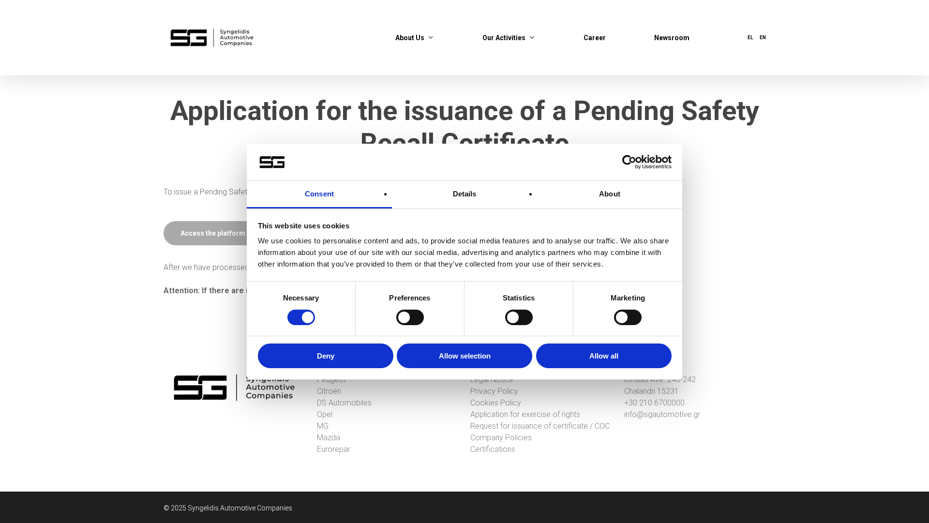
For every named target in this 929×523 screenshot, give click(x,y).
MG (323, 426)
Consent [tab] (319, 194)
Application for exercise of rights (525, 414)
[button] (213, 233)
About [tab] (609, 194)
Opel (324, 414)
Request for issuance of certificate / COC (540, 426)
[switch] (410, 317)
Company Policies (501, 437)
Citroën (329, 391)
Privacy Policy (494, 391)
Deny (325, 356)
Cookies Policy (495, 402)
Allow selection (465, 356)
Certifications (492, 449)
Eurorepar (333, 449)
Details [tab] (465, 194)
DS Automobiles (344, 402)
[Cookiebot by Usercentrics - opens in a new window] (629, 162)
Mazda (328, 437)
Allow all (603, 356)
